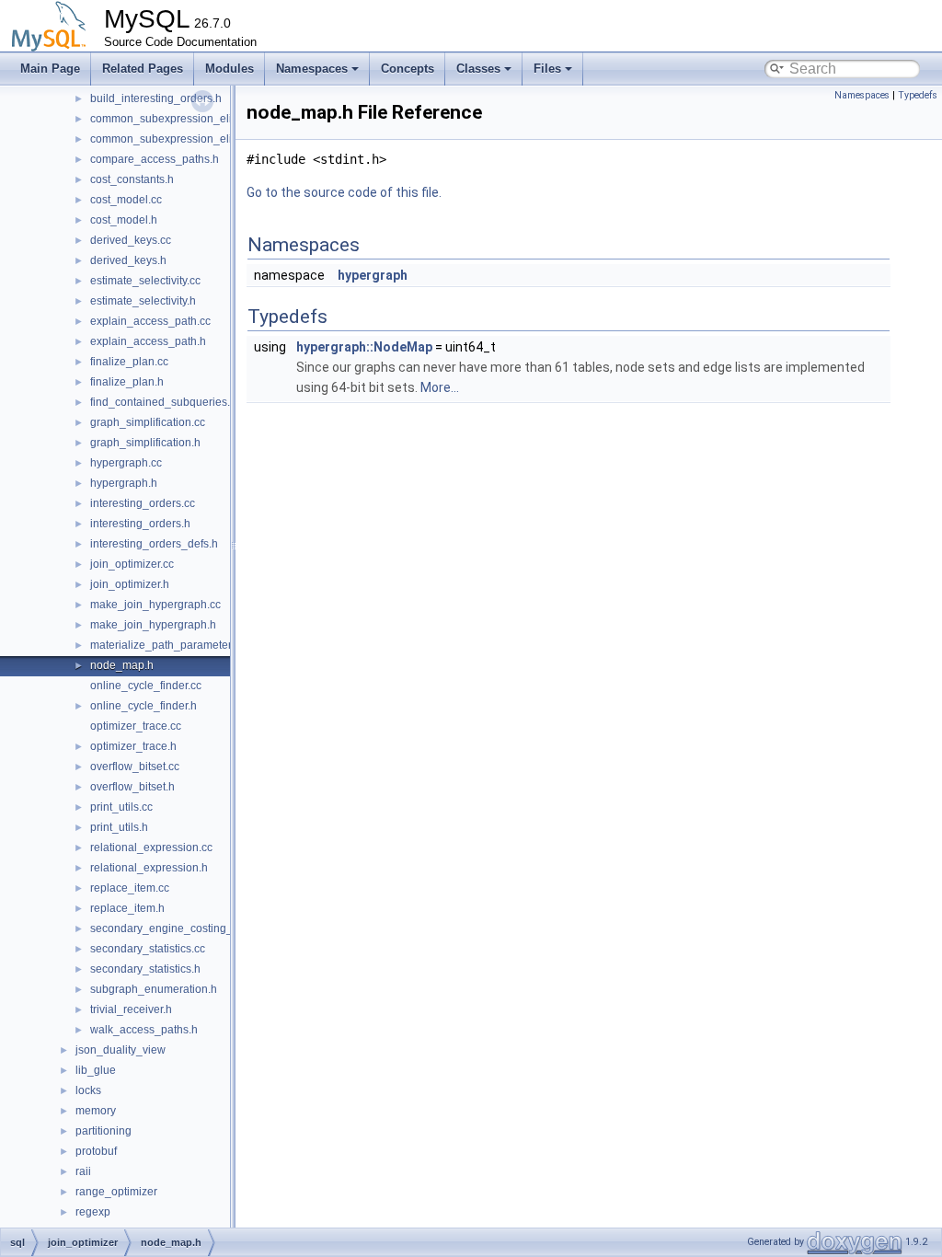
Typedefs (917, 95)
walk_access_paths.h (144, 1029)
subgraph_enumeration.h (153, 989)
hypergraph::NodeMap (364, 347)
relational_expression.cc (151, 847)
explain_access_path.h (148, 341)
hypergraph (373, 275)
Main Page (50, 68)
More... (439, 387)
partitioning (103, 1130)
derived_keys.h (128, 260)
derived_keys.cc (130, 240)
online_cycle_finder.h (143, 705)
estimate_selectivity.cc (145, 280)
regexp (92, 1211)
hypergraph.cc (126, 462)
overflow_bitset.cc (134, 766)
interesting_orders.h (140, 523)
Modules (229, 68)
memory (95, 1110)
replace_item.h (127, 908)
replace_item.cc (129, 888)
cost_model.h (123, 219)
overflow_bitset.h (132, 786)
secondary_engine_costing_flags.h (178, 928)
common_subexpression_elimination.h (187, 139)
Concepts (407, 68)
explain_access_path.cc (150, 321)
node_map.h (122, 665)
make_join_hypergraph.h (153, 624)
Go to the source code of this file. (344, 192)
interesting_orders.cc (142, 503)
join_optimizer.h (129, 584)
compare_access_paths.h (154, 159)
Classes (478, 68)
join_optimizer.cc (132, 564)
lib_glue (95, 1070)
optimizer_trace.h (133, 746)
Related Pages (142, 68)
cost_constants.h (132, 179)
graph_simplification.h (145, 442)
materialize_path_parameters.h (168, 645)
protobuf (96, 1151)
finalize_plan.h (127, 381)
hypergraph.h (123, 483)
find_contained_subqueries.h (163, 402)
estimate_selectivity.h (143, 300)
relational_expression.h (149, 867)
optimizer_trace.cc (135, 726)
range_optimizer (116, 1191)
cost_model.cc (126, 199)
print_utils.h (119, 827)
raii (83, 1171)
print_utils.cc (121, 807)
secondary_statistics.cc (147, 948)
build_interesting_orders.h (156, 98)
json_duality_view (120, 1050)
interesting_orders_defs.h (154, 543)
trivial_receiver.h (131, 1009)
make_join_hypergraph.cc (155, 604)
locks (88, 1090)
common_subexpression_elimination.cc (189, 118)
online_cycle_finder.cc (145, 685)
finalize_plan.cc (129, 361)
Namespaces (312, 68)
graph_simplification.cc (147, 422)
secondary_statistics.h (145, 969)
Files (547, 68)
